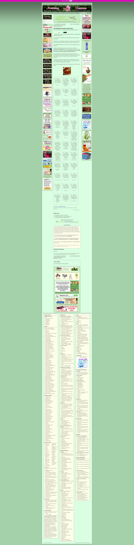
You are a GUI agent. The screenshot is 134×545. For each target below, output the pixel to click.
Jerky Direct (63, 515)
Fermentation (61, 12)
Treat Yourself (63, 467)
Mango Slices (47, 434)
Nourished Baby (63, 484)
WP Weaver (88, 542)
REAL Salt (46, 443)
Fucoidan (62, 347)
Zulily (81, 4)
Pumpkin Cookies (48, 363)
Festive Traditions (64, 465)
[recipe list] (47, 62)
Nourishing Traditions (64, 472)
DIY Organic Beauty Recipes (65, 519)
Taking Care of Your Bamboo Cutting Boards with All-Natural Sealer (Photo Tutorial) (50, 501)
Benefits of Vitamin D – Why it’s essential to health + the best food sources (66, 361)
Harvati (53, 461)
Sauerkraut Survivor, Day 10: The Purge (67, 388)
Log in (89, 12)
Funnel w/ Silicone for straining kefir (66, 443)
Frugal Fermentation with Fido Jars (66, 415)
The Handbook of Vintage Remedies (82, 324)
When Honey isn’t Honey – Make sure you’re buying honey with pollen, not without (51, 477)
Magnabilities (63, 516)
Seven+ (60, 4)
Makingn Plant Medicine (80, 345)
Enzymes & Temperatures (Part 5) (82, 499)
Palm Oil (53, 464)
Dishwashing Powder (80, 377)
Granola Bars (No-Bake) (49, 407)
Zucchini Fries (47, 420)
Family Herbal (79, 333)
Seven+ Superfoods (64, 320)
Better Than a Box (64, 461)
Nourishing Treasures (49, 542)
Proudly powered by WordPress (79, 542)
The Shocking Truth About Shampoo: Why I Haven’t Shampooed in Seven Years (82, 403)
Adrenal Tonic (79, 322)
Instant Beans (47, 331)
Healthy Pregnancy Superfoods (66, 487)
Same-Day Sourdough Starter (49, 341)
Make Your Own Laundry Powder (82, 372)
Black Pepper (47, 444)
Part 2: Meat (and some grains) (82, 481)
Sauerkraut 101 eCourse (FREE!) (66, 370)
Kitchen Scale (79, 348)
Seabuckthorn (63, 350)
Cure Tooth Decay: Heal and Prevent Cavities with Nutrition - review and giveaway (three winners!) (59, 25)
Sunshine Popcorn (48, 339)
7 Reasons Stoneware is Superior (50, 507)
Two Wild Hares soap (64, 495)
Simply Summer (63, 463)
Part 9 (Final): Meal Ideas (81, 491)
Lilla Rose (63, 4)
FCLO (57, 4)
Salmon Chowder (47, 369)
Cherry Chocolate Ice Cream (49, 344)
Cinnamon (46, 445)
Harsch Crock (63, 440)
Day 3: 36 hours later (64, 384)
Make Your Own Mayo (48, 389)
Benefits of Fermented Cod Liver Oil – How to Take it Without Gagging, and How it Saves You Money (67, 328)
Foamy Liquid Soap (80, 379)
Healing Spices (79, 346)
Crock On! (62, 470)
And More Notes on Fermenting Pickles (83, 477)
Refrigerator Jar (63, 441)
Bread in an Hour (47, 392)
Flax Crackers (47, 404)
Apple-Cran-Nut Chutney (49, 335)
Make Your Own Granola (49, 381)
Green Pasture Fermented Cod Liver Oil (67, 317)
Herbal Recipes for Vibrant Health (82, 325)
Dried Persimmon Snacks (49, 416)
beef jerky (70, 253)
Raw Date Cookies (48, 419)
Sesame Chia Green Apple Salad (50, 371)
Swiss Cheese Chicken (48, 383)
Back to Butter (63, 492)
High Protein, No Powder (65, 493)
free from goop (52, 393)
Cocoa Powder (47, 459)
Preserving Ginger (48, 417)
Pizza (46, 408)
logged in (60, 263)
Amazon (45, 4)
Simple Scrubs (63, 513)
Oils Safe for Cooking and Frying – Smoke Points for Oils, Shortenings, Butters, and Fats (50, 474)
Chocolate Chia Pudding (49, 356)
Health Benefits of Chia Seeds (49, 479)
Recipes (48, 12)
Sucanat (46, 456)
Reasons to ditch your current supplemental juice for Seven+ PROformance (65, 339)
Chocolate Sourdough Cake (49, 355)
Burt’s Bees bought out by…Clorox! (82, 410)
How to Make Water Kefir (49, 343)
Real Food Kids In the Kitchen (65, 535)
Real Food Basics (64, 464)
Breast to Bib (63, 486)
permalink (73, 254)
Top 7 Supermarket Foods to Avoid (50, 484)
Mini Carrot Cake (47, 431)
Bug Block (62, 538)
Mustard (53, 457)
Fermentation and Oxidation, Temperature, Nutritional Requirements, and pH (83, 474)
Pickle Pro (62, 439)
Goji (61, 351)
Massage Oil (63, 496)
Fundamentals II (47, 320)
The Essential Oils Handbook (65, 512)
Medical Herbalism (80, 341)
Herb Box (78, 351)
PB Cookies (47, 359)
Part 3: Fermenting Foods (81, 455)
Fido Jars (62, 437)
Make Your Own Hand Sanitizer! (82, 374)
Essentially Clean (64, 514)
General (61, 253)
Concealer (78, 397)
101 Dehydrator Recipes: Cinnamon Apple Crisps (62, 216)
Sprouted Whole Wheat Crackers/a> (50, 435)
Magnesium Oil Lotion (64, 506)
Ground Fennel (47, 452)
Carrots (46, 405)
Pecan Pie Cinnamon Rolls (49, 346)
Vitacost (48, 4)
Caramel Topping (47, 338)
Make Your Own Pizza (48, 388)
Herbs (51, 12)
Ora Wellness (68, 4)
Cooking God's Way (79, 452)
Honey (53, 453)
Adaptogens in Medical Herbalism (82, 337)
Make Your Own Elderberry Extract (50, 336)
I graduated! (79, 320)
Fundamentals (47, 319)
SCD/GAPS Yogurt (48, 410)
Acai (62, 349)
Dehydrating (47, 324)
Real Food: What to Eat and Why (66, 473)
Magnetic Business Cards (65, 532)
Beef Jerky (47, 439)
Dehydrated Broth (48, 440)
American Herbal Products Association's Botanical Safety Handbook (81, 331)
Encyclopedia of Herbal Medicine (82, 334)
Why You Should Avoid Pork (49, 481)
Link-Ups (64, 253)
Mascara (78, 396)
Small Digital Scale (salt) (65, 444)
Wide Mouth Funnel (64, 442)
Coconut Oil (53, 4)
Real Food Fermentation (65, 523)
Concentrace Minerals (64, 323)
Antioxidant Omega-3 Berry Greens (66, 319)
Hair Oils (78, 394)
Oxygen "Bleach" (79, 378)
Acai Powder (54, 444)
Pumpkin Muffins (47, 337)
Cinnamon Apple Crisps (48, 432)
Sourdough (47, 322)
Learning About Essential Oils (66, 241)
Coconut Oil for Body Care (81, 401)
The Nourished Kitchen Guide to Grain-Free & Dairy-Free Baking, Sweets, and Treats (67, 455)
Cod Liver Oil (63, 324)
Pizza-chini (47, 433)
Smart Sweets (63, 457)
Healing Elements (80, 383)
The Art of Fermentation (64, 434)
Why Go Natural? (79, 409)
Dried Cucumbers (48, 406)
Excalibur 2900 (71, 42)
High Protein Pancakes (48, 364)
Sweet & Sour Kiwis (48, 413)
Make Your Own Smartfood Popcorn (50, 391)
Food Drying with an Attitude (65, 458)
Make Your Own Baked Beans (75, 24)
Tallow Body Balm (80, 384)
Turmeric (46, 453)
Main (46, 317)
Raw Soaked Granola (48, 418)
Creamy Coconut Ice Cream (49, 387)
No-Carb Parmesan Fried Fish (49, 384)
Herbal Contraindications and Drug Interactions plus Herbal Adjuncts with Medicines (83, 343)
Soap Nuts (78, 376)
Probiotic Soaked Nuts (48, 345)
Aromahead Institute (69, 236)
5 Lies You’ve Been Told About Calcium (67, 359)
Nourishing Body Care (67, 12)
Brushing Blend (63, 533)
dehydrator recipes (75, 253)
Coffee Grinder (79, 349)
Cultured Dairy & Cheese (49, 318)
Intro (78, 479)
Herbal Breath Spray (80, 385)
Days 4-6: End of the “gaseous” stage (67, 385)
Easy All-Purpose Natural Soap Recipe (83, 373)
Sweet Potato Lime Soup (49, 370)
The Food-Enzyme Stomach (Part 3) (82, 497)
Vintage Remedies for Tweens (65, 488)
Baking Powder (47, 454)
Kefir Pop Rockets (48, 342)
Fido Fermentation (77, 241)
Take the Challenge (64, 342)
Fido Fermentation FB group (65, 435)
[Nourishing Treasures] (67, 8)
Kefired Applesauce (48, 340)
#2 (63, 508)
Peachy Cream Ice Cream (49, 386)
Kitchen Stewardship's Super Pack (66, 462)
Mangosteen (63, 348)
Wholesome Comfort (64, 466)
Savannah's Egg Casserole (49, 357)
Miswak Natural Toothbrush (81, 381)
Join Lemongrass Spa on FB (86, 130)
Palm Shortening (47, 465)
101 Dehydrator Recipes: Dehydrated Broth (61, 217)
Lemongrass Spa (63, 504)
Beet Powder (54, 443)
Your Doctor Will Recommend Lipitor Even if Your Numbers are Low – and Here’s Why (82, 427)
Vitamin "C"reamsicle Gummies (66, 365)
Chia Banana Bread (48, 372)
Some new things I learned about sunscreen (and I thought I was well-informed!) (82, 407)
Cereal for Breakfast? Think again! (50, 472)
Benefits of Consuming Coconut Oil (50, 480)
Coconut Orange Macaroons (49, 367)
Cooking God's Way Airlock (65, 438)
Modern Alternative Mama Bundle (66, 468)
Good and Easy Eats (64, 469)
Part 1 (78, 480)
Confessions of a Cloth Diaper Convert (67, 497)
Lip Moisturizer (79, 386)
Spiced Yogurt (47, 382)
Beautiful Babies (63, 485)
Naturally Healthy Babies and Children (83, 340)
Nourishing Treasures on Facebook (61, 238)
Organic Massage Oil (64, 494)
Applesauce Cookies (48, 412)
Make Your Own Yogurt (48, 368)
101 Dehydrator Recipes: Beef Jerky (63, 28)
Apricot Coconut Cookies (49, 411)
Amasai (53, 459)
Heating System (63, 448)
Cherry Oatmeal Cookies (49, 347)
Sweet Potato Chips (48, 436)
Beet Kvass (47, 332)
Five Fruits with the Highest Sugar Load (51, 492)
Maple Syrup (54, 452)
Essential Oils (55, 12)
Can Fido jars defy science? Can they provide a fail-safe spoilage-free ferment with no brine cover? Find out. (67, 411)
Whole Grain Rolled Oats (65, 531)
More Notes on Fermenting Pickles (82, 476)
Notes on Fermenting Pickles (81, 471)
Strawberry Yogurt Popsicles (49, 390)
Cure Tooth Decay (64, 474)
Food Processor (63, 446)
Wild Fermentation (64, 433)
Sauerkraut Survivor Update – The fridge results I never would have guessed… (66, 400)
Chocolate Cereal (47, 396)
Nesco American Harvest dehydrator (74, 41)
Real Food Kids (47, 323)
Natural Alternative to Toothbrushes (82, 400)
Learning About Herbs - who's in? (82, 317)
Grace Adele (63, 530)
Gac (61, 346)
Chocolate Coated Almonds (49, 438)
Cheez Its (46, 422)
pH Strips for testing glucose (65, 447)
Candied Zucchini (48, 437)
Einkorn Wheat (63, 517)
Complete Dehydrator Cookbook (66, 459)
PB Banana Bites (48, 358)
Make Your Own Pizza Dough (49, 385)
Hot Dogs (53, 460)
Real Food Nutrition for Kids (65, 539)
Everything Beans (64, 460)
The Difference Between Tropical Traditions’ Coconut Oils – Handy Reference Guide (50, 487)
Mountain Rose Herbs (75, 4)
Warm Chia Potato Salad (49, 373)
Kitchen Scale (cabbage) (65, 445)
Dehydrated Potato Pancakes (49, 421)
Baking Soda (47, 455)
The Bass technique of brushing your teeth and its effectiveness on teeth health (82, 448)
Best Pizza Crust (47, 361)
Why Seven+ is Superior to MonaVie (66, 341)
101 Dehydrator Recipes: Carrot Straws (61, 215)
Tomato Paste (54, 458)
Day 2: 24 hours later (64, 383)
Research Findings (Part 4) (81, 498)
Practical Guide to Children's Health (66, 483)
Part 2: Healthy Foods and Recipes (82, 454)
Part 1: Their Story (80, 453)
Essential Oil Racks (64, 505)
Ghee (53, 445)
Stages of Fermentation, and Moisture (83, 472)
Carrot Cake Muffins (48, 360)
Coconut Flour (54, 456)
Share (55, 34)
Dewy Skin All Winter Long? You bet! (82, 405)
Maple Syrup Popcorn (48, 362)
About (44, 12)
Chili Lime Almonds (48, 415)
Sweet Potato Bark (48, 409)
